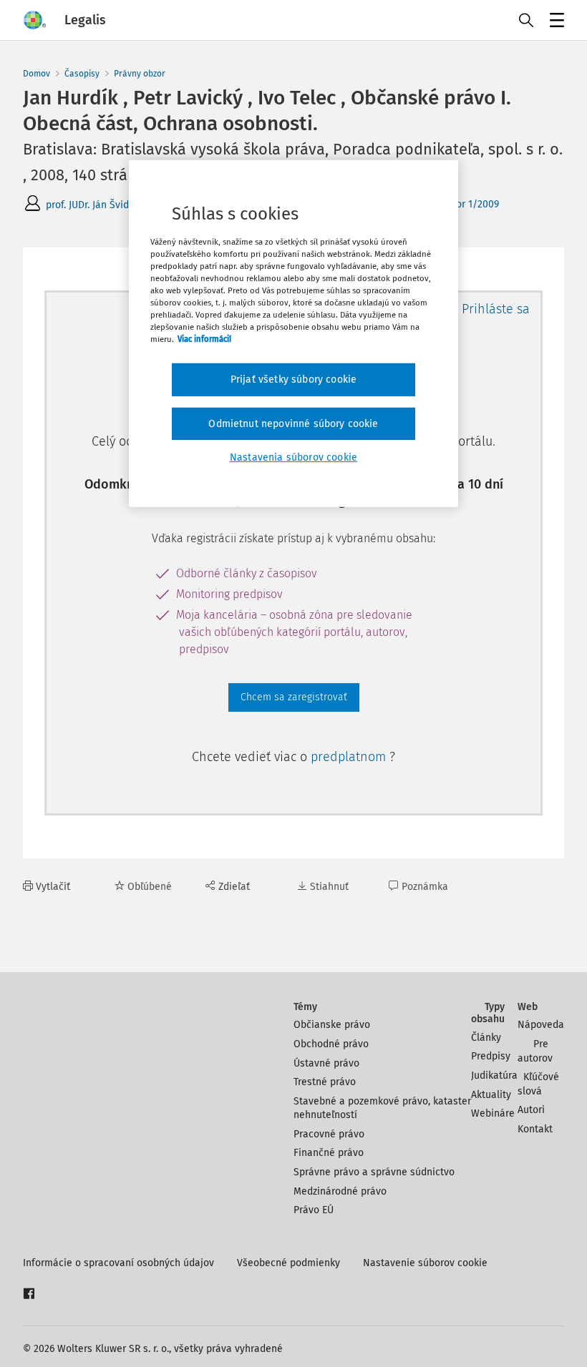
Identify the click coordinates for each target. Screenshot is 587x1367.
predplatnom (350, 757)
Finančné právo (329, 1153)
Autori (531, 1110)
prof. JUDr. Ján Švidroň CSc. (105, 205)
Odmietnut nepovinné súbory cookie (293, 424)
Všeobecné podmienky (288, 1263)
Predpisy (490, 1056)
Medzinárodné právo (340, 1191)
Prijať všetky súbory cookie (293, 379)
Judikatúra (494, 1075)
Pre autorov (535, 1051)
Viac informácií (204, 339)
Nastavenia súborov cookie (293, 457)
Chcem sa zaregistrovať (294, 697)
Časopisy (82, 74)
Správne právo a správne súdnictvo (374, 1172)
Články (486, 1038)
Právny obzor (139, 74)
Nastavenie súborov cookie (425, 1263)
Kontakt (535, 1129)
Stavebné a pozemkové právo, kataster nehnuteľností (382, 1108)
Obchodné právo (331, 1044)
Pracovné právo (329, 1134)
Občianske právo (332, 1025)
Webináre (493, 1113)
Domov (36, 74)
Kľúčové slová (538, 1084)
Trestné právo (325, 1082)
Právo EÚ (314, 1210)
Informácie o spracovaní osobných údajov (118, 1263)
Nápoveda (541, 1025)
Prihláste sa (496, 309)
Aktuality (491, 1095)
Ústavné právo (326, 1063)
